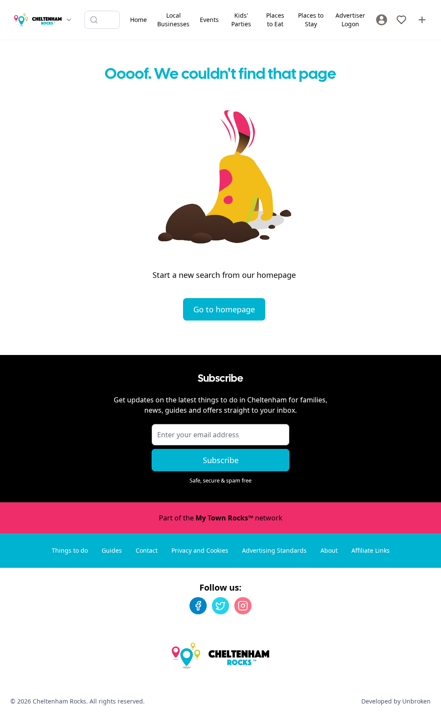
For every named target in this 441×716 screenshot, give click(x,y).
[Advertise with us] (422, 19)
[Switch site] (69, 20)
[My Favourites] (401, 19)
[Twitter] (220, 605)
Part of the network (221, 518)
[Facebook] (198, 605)
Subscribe (221, 460)
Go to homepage (224, 309)
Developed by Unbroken (396, 701)
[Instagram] (243, 605)
